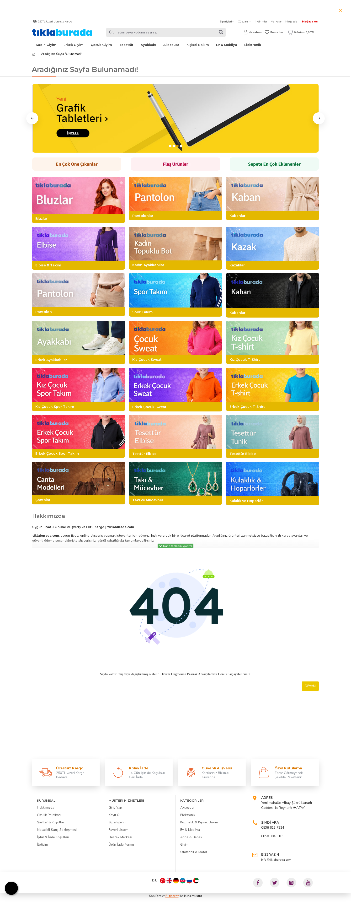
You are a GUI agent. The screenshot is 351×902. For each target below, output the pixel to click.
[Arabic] (196, 881)
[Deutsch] (176, 881)
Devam (310, 686)
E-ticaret (172, 896)
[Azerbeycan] (183, 881)
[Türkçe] (162, 881)
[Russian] (189, 881)
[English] (169, 881)
